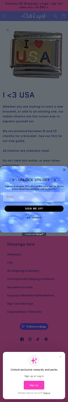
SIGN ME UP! (34, 208)
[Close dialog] (64, 170)
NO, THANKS (34, 218)
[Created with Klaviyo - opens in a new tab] (34, 234)
